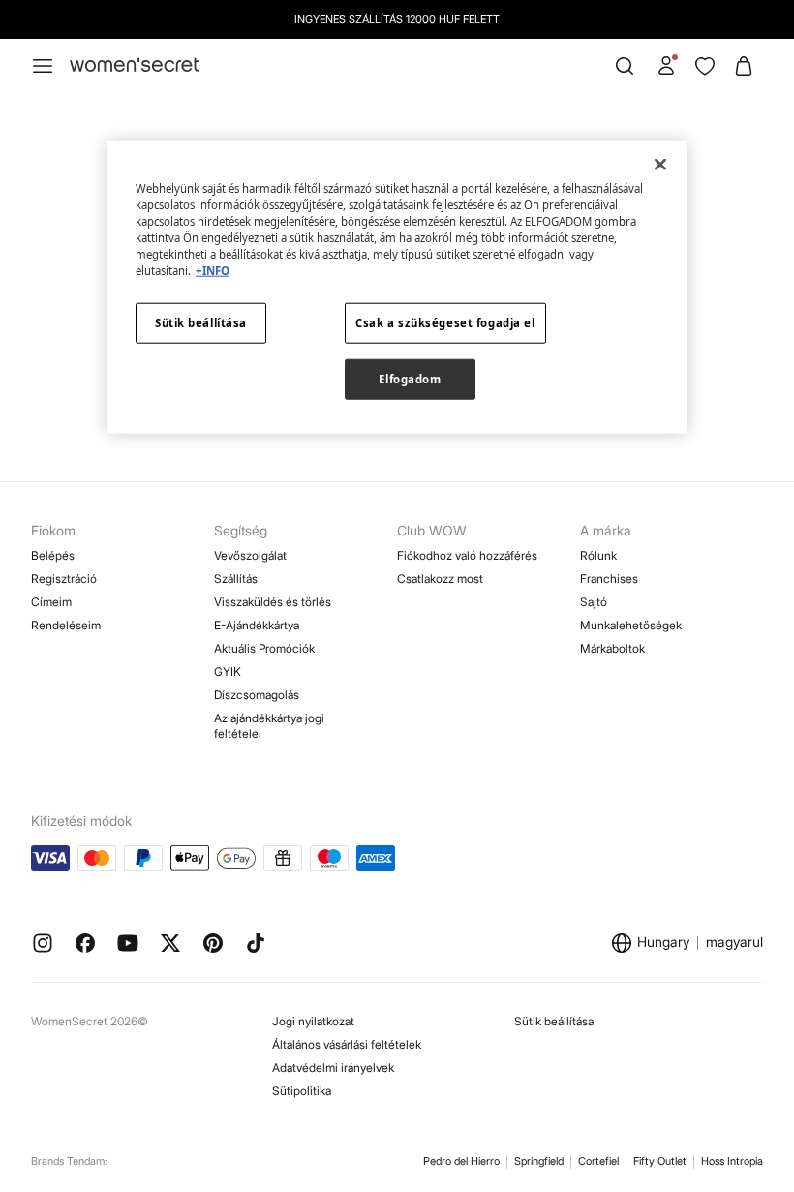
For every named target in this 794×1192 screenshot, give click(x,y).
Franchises (609, 578)
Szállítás (236, 578)
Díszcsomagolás (256, 695)
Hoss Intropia (732, 1161)
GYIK (227, 671)
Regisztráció (64, 578)
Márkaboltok (612, 648)
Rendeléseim (66, 625)
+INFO (212, 270)
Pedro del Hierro (461, 1161)
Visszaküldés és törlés (272, 602)
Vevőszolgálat (250, 555)
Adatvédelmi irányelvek (333, 1067)
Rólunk (598, 555)
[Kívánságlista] (705, 66)
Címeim (51, 602)
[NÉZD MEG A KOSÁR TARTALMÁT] (743, 66)
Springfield (539, 1161)
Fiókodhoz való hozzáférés (467, 555)
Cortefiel (598, 1161)
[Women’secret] (134, 65)
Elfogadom (410, 379)
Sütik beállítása (554, 1021)
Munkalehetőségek (631, 625)
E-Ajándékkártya (256, 625)
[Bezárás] (660, 163)
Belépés (53, 555)
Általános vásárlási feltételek (346, 1044)
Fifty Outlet (660, 1161)
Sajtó (593, 602)
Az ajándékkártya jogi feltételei (269, 726)
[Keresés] (624, 66)
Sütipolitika (301, 1091)
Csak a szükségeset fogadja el (445, 323)
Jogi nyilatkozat (313, 1021)
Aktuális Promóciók (264, 648)
